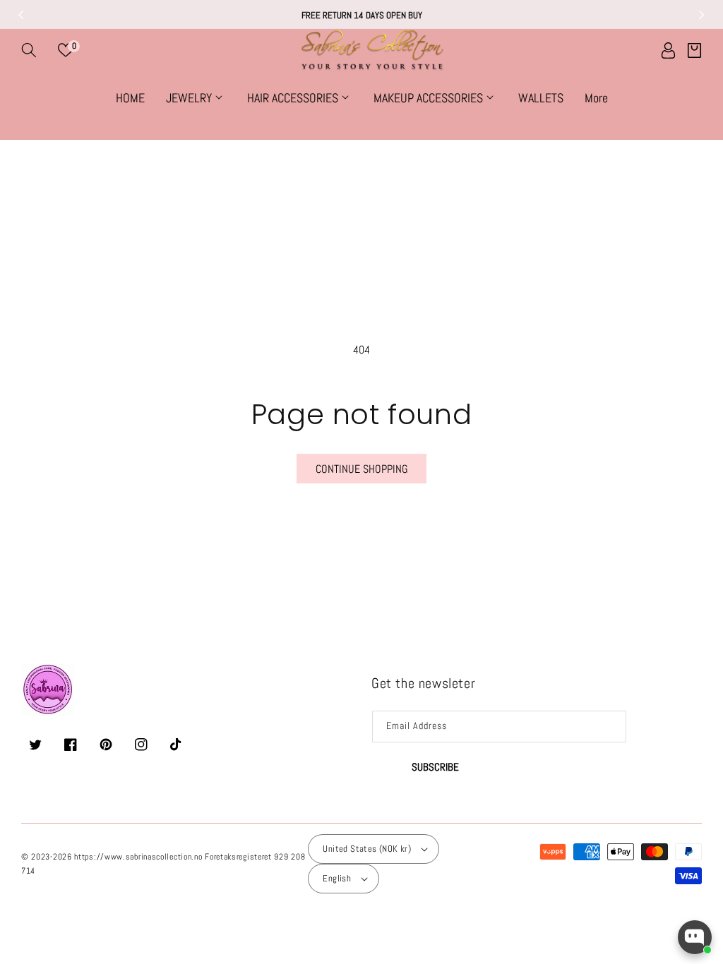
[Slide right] (702, 15)
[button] (29, 50)
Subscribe (435, 766)
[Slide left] (21, 15)
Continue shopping (362, 469)
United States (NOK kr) (367, 849)
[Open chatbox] (695, 937)
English (337, 878)
